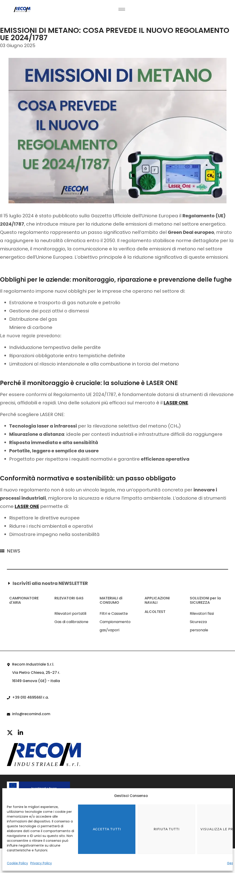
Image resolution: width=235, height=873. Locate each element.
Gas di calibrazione (71, 621)
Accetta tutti (107, 829)
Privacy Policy (41, 863)
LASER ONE (176, 403)
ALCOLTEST (155, 611)
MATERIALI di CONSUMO (111, 600)
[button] (116, 583)
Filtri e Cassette (114, 613)
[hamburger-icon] (122, 9)
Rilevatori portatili (70, 613)
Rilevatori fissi (202, 613)
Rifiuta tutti (166, 829)
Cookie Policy (17, 863)
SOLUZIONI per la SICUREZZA (205, 600)
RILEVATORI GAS (69, 598)
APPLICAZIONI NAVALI (157, 600)
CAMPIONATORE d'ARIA (24, 600)
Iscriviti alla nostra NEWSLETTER (50, 583)
